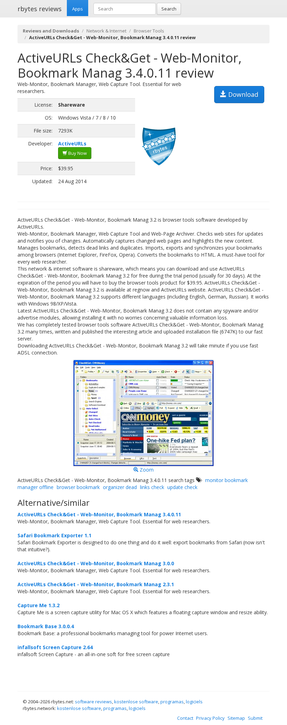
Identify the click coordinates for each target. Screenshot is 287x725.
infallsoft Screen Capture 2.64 (55, 647)
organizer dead (120, 487)
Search (168, 9)
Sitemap (236, 718)
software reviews (93, 701)
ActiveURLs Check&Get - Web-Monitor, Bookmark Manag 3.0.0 (96, 563)
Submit (255, 718)
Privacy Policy (210, 718)
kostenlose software (136, 701)
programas (172, 701)
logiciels (194, 701)
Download (242, 94)
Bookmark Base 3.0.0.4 (46, 626)
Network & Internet (106, 31)
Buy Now (77, 153)
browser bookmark (78, 487)
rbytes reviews (40, 9)
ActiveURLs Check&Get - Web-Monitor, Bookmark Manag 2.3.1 (96, 584)
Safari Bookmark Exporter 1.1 (54, 535)
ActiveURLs (72, 143)
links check (152, 487)
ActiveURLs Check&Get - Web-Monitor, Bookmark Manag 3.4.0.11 (99, 514)
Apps (77, 9)
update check (182, 487)
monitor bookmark (226, 480)
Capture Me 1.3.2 (38, 605)
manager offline (36, 487)
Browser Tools (149, 31)
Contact (185, 718)
